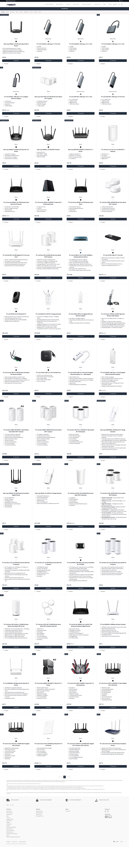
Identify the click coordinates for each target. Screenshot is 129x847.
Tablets (8, 822)
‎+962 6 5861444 (49, 4)
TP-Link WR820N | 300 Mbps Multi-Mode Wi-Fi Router (16, 684)
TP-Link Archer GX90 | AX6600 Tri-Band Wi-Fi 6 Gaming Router (81, 684)
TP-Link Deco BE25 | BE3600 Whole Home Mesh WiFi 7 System (113, 203)
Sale (7, 816)
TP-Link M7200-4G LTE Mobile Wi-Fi (16, 314)
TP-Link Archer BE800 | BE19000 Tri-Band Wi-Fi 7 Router (48, 684)
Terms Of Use (14, 841)
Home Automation (10, 830)
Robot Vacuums (9, 832)
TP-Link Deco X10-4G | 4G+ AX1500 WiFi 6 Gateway (112, 150)
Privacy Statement (22, 841)
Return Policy (39, 814)
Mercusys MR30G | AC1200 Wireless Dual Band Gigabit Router (16, 494)
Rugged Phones (9, 819)
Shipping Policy (39, 811)
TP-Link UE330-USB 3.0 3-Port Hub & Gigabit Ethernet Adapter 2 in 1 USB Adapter (80, 373)
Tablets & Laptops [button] (86, 4)
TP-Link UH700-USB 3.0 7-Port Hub (113, 255)
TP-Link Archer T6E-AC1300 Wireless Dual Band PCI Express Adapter (16, 373)
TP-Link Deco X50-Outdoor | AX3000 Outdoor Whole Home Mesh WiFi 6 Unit (16, 625)
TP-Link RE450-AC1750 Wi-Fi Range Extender (48, 314)
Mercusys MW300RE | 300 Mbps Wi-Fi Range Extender (112, 430)
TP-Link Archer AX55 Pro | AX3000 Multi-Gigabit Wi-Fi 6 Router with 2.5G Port (80, 744)
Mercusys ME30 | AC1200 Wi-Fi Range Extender (48, 493)
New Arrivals (9, 811)
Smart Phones (9, 812)
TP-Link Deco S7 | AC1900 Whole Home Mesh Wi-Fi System (48, 563)
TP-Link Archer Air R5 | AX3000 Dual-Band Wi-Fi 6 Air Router (48, 744)
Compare (6, 63)
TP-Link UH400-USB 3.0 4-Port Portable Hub (48, 372)
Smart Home (9, 820)
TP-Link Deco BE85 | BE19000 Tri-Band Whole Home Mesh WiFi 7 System (16, 430)
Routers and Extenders (11, 827)
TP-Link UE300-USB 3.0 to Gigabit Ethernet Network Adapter (81, 315)
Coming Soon (9, 814)
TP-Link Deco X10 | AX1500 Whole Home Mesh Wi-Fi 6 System (16, 563)
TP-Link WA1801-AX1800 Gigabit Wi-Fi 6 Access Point (16, 256)
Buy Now (49, 60)
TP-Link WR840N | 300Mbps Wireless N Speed (113, 624)
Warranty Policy (39, 812)
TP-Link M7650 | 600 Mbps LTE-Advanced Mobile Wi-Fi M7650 (80, 563)
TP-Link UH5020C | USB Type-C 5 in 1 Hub (80, 44)
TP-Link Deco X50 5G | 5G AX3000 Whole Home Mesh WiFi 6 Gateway (80, 494)
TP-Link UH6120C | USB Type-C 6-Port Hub (113, 96)
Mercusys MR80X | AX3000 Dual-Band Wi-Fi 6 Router (16, 150)
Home (7, 804)
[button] (118, 4)
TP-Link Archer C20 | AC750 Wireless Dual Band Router (113, 744)
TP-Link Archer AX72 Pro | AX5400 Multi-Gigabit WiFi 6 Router (16, 744)
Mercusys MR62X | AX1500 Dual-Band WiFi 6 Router (16, 44)
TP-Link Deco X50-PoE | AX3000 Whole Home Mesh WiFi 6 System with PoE (48, 625)
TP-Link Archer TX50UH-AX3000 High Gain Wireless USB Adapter (113, 315)
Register (115, 4)
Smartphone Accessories (11, 833)
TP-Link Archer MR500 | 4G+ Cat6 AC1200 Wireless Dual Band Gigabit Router (80, 625)
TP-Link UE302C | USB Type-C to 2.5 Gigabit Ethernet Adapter (16, 97)
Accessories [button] (97, 4)
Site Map (8, 841)
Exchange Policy (39, 816)
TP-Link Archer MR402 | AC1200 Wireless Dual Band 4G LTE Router (16, 203)
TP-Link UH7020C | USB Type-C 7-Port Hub (48, 44)
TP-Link (8, 817)
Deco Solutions (9, 828)
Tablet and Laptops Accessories (13, 836)
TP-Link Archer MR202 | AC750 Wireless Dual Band (80, 203)
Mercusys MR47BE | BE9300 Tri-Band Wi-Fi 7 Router (80, 150)
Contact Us (68, 811)
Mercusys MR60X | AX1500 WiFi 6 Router (48, 149)
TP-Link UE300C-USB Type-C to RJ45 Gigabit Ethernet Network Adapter (113, 373)
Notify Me (16, 60)
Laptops (8, 825)
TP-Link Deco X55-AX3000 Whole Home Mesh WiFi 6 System (113, 494)
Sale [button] (104, 4)
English (117, 841)
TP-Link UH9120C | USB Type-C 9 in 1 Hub (80, 96)
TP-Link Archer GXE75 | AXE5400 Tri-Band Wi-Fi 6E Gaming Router (48, 203)
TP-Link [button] (68, 4)
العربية (121, 0)
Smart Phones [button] (59, 4)
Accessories (9, 824)
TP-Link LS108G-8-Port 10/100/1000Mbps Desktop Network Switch (80, 256)
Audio (7, 835)
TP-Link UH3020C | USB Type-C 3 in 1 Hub (112, 44)
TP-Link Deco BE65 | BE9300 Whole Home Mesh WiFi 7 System (48, 430)
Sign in (110, 4)
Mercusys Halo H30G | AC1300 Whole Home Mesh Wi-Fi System (48, 97)
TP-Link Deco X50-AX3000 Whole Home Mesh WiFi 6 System (48, 256)
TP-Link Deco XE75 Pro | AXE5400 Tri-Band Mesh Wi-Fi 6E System (80, 430)
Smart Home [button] (76, 4)
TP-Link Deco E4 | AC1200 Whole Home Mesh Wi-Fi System (112, 563)
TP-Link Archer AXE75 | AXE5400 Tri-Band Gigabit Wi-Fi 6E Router (113, 684)
